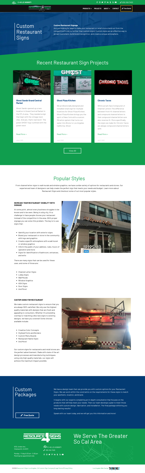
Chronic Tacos (104, 100)
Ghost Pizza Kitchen (66, 100)
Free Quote (127, 8)
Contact (116, 8)
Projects (97, 8)
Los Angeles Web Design (100, 468)
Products (86, 8)
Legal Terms (59, 468)
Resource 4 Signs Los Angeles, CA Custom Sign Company (35, 468)
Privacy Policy (68, 468)
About (106, 8)
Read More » (21, 134)
